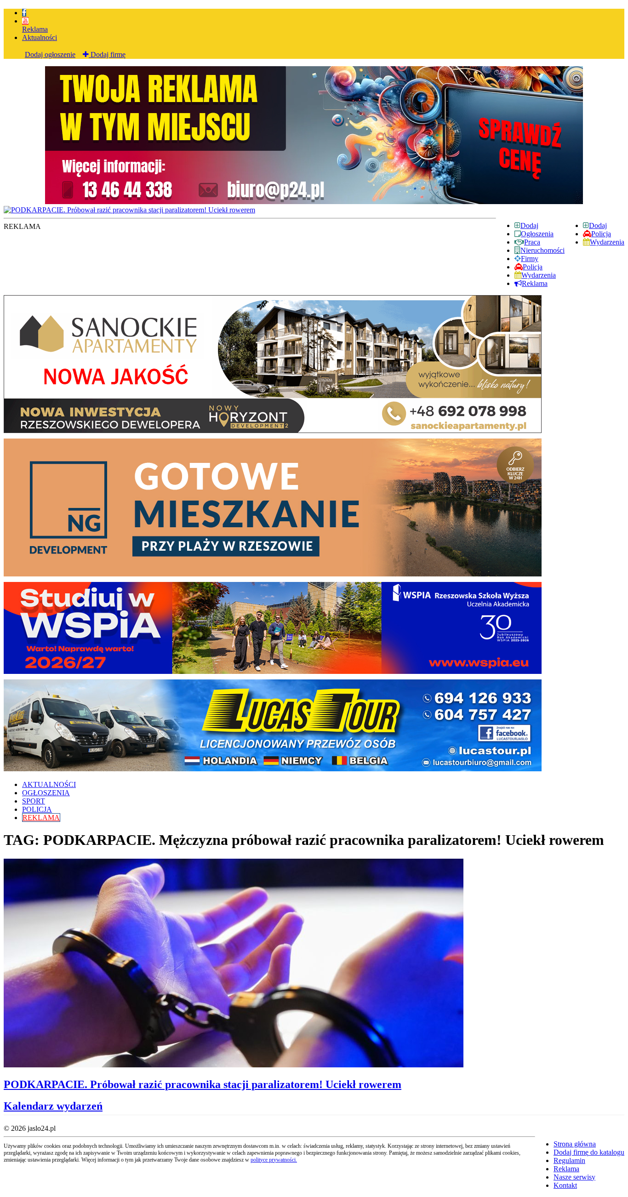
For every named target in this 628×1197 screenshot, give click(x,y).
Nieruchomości (542, 250)
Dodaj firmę (107, 54)
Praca (532, 242)
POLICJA (37, 809)
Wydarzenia (607, 242)
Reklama (35, 29)
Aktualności (39, 37)
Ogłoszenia (537, 234)
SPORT (33, 801)
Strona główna (575, 1144)
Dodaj (598, 225)
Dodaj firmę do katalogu (589, 1152)
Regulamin (569, 1160)
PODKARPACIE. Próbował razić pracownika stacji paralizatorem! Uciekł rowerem (202, 1084)
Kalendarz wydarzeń (53, 1106)
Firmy (529, 258)
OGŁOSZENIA (46, 793)
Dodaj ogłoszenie (50, 54)
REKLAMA (41, 817)
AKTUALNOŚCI (49, 784)
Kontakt (565, 1185)
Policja (601, 234)
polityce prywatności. (274, 1160)
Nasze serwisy (574, 1177)
